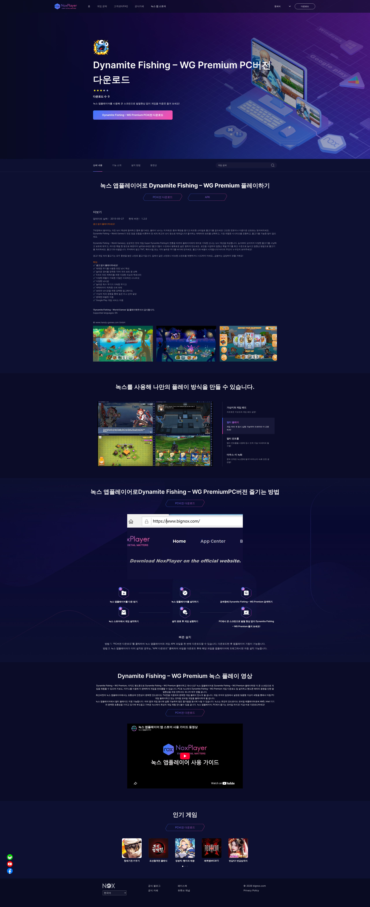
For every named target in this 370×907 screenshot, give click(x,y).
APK (207, 197)
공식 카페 (153, 890)
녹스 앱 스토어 (158, 6)
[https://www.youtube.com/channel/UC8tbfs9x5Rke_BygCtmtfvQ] (10, 864)
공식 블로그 (154, 885)
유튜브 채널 (184, 890)
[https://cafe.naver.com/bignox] (10, 857)
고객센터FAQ (121, 6)
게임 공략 (102, 6)
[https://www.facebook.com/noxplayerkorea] (10, 871)
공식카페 (139, 6)
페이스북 (182, 885)
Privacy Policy (251, 890)
